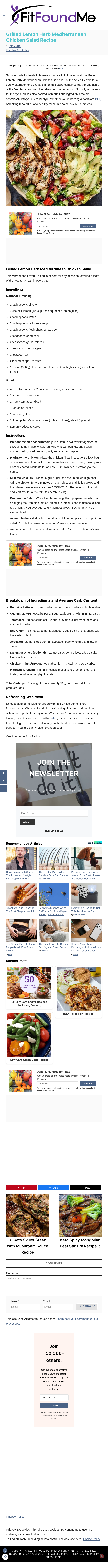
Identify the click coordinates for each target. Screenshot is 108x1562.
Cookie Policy (91, 1539)
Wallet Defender (79, 915)
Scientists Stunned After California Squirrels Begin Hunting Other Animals (53, 911)
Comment (12, 1273)
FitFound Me (15, 46)
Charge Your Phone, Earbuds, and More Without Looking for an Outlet (86, 947)
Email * (47, 1301)
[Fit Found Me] (54, 15)
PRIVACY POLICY (60, 1551)
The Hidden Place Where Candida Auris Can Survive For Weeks (53, 875)
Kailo (10, 954)
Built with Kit (54, 830)
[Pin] (3, 780)
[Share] (3, 773)
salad (53, 718)
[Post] (3, 788)
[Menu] (4, 15)
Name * (14, 1301)
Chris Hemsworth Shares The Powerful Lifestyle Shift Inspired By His (20, 875)
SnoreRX (44, 951)
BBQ (98, 99)
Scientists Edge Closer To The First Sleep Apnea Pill (20, 910)
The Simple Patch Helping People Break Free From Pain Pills (20, 947)
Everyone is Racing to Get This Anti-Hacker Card (85, 910)
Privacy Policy (15, 1516)
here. (61, 69)
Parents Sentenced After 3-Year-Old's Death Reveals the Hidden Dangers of (86, 875)
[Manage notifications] (102, 1556)
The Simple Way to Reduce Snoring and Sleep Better (53, 946)
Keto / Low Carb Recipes (17, 50)
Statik (75, 954)
